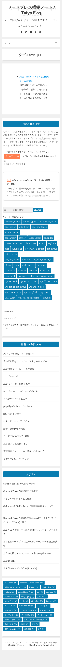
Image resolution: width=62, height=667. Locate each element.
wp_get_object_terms (15, 286)
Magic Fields (11, 601)
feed (7, 248)
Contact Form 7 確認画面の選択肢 (20, 491)
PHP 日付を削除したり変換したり (20, 353)
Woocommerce (26, 606)
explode (52, 243)
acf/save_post (29, 221)
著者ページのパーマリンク (16, 458)
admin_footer (12, 232)
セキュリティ (46, 610)
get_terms (52, 248)
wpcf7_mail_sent (48, 281)
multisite (41, 265)
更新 (35, 624)
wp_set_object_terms (28, 297)
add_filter (24, 227)
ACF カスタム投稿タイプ (15, 443)
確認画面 (47, 297)
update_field (11, 281)
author (22, 237)
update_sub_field (28, 281)
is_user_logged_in (43, 259)
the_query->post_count (42, 276)
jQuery (8, 265)
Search (37, 210)
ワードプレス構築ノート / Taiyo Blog (31, 10)
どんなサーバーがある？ (15, 398)
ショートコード (28, 610)
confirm (9, 592)
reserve (33, 270)
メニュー (8, 43)
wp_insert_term (13, 292)
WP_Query (10, 297)
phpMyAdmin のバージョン (17, 406)
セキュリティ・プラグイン (16, 421)
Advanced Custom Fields (31, 583)
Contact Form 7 (25, 592)
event (42, 243)
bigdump (33, 587)
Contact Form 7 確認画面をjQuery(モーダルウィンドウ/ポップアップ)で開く (29, 520)
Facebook (8, 311)
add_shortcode (39, 227)
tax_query (23, 276)
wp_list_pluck (30, 292)
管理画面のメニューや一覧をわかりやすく (23, 451)
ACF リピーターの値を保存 (16, 383)
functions (17, 248)
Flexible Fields (11, 596)
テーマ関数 (27, 615)
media (24, 601)
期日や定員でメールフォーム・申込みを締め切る (27, 553)
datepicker (31, 243)
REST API (44, 270)
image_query (27, 596)
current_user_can (13, 243)
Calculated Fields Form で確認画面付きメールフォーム (30, 508)
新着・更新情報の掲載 (14, 428)
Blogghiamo (34, 645)
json (16, 265)
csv (40, 592)
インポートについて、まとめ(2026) (20, 391)
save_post (10, 276)
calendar (48, 237)
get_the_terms (12, 259)
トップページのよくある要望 (17, 498)
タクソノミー (11, 615)
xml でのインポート (13, 413)
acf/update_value (48, 221)
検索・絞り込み (12, 629)
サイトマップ (9, 318)
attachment (10, 237)
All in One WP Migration (15, 587)
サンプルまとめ (10, 376)
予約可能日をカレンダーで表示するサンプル (25, 361)
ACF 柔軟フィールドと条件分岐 (18, 368)
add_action (10, 227)
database (51, 592)
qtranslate (10, 270)
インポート (43, 606)
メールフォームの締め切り (35, 619)
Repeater (51, 601)
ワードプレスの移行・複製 (16, 436)
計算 (41, 629)
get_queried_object (34, 248)
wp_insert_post (36, 286)
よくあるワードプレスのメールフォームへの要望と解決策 (30, 543)
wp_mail (45, 292)
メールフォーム (12, 156)
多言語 (24, 624)
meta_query (28, 265)
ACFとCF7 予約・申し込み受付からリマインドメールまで (30, 531)
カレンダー (11, 610)
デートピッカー (44, 615)
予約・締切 (11, 624)
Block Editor (35, 237)
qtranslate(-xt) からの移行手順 (19, 483)
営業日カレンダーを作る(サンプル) (20, 568)
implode (26, 259)
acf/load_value (12, 221)
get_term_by (11, 254)
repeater (22, 270)
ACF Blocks (9, 560)
